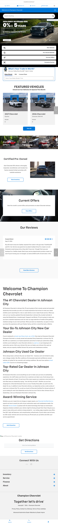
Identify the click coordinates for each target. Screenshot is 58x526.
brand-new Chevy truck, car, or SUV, (25, 336)
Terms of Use (36, 509)
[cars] (26, 464)
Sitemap (29, 509)
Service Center (13, 405)
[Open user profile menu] (48, 521)
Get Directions (29, 451)
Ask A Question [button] (11, 425)
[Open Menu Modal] (54, 6)
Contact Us (23, 509)
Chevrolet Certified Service (45, 401)
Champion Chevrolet (34, 505)
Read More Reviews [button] (29, 270)
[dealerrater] (31, 464)
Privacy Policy (16, 509)
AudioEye (43, 509)
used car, (36, 343)
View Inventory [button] (15, 179)
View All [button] (29, 128)
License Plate (23, 74)
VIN (16, 74)
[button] (3, 31)
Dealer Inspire (41, 512)
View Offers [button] (29, 211)
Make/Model (8, 74)
